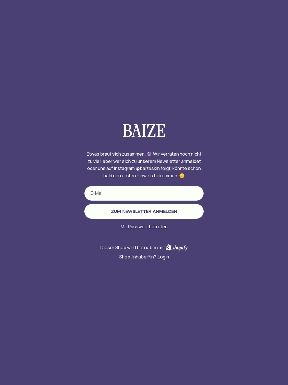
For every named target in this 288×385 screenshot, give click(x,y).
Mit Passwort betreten (144, 227)
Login (163, 257)
